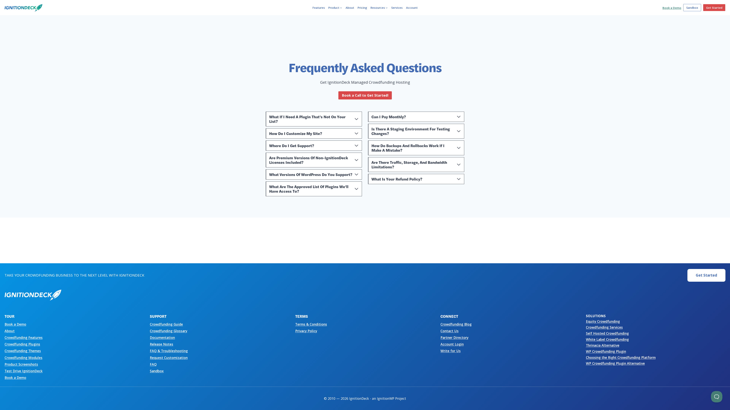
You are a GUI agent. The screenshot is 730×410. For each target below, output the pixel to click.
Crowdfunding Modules (23, 357)
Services (397, 7)
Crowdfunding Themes (23, 350)
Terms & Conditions (311, 324)
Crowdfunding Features (24, 337)
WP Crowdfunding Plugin (606, 351)
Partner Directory (454, 337)
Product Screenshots (21, 364)
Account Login (452, 344)
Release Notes (161, 344)
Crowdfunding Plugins (22, 344)
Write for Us (450, 350)
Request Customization (169, 357)
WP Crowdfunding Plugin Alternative (615, 363)
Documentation (162, 337)
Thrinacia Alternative (602, 345)
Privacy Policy (306, 331)
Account (412, 7)
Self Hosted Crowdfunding (607, 333)
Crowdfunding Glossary (168, 331)
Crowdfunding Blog (456, 324)
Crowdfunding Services (604, 327)
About (350, 7)
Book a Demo (672, 8)
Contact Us (449, 331)
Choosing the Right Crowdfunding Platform (621, 357)
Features (319, 7)
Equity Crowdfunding (603, 321)
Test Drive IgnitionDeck (24, 371)
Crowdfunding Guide (166, 324)
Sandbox (692, 7)
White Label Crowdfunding (607, 339)
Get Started (714, 7)
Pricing (362, 7)
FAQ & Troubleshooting (169, 350)
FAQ (153, 364)
